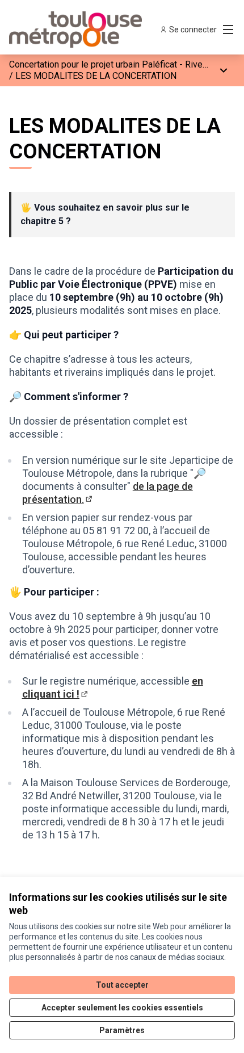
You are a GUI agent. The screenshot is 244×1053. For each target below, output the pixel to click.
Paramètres (122, 1030)
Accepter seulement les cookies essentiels (122, 1007)
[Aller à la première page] (92, 29)
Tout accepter (122, 984)
